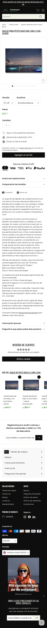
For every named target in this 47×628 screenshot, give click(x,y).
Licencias (6, 501)
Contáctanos (29, 504)
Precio (5, 109)
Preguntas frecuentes (32, 494)
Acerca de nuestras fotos (13, 178)
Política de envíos (31, 497)
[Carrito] (38, 10)
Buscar (26, 490)
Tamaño (5, 98)
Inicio (4, 24)
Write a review (23, 359)
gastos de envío (25, 148)
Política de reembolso (32, 501)
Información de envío (11, 323)
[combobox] (23, 16)
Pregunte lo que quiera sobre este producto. (22, 329)
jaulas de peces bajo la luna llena (25, 372)
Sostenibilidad (8, 504)
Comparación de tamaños (14, 184)
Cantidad (6, 120)
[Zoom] (43, 80)
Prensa (5, 497)
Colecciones (13, 24)
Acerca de (6, 494)
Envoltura (21, 98)
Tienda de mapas (9, 490)
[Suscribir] (36, 618)
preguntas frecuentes (28, 313)
